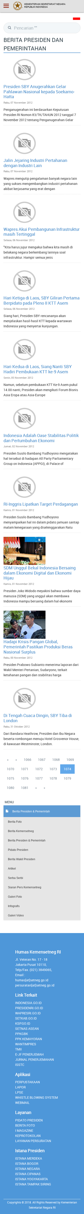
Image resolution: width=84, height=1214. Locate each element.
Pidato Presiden (18, 850)
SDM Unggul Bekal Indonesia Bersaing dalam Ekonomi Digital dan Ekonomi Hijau (40, 573)
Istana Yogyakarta (31, 1179)
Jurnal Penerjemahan (34, 1059)
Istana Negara (27, 1168)
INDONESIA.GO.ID (28, 1003)
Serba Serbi (15, 878)
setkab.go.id (26, 1018)
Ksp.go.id (22, 1023)
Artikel (12, 868)
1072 (39, 769)
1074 (67, 769)
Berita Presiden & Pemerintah (27, 840)
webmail (22, 1102)
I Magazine (24, 1130)
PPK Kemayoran (28, 1039)
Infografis (14, 906)
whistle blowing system (36, 1097)
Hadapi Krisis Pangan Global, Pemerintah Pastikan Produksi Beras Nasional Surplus (38, 646)
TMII (18, 1049)
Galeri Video (16, 915)
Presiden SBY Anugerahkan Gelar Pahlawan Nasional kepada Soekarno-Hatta (39, 91)
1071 (24, 769)
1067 (42, 759)
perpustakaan (27, 1082)
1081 (24, 787)
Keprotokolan (28, 1135)
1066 (27, 759)
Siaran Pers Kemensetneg (24, 887)
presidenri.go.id (29, 1008)
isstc (19, 1064)
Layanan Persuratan (33, 1141)
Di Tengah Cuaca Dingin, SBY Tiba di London (38, 718)
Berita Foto (15, 821)
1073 (53, 769)
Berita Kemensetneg (21, 831)
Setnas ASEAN (27, 1028)
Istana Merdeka (28, 1158)
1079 (67, 778)
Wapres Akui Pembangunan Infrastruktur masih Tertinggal (42, 231)
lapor (20, 1087)
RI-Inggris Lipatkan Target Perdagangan (41, 504)
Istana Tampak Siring (33, 1184)
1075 (10, 778)
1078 (53, 778)
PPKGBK (21, 1033)
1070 (10, 769)
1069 (70, 759)
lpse (19, 1092)
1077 (39, 778)
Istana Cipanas (28, 1174)
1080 (10, 787)
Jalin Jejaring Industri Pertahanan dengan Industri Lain (35, 162)
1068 (56, 759)
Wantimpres (25, 1044)
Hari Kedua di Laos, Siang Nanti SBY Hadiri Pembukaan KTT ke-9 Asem (38, 369)
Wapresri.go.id (28, 1013)
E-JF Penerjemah (29, 1054)
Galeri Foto (15, 896)
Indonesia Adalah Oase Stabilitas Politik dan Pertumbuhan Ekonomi (41, 438)
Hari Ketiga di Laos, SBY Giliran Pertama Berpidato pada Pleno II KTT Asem (42, 300)
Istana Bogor (26, 1163)
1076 (24, 778)
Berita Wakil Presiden (21, 859)
